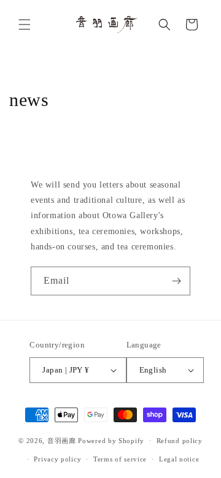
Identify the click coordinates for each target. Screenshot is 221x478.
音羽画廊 (61, 440)
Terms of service (120, 459)
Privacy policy (57, 459)
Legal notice (179, 459)
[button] (24, 24)
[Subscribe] (176, 281)
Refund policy (180, 440)
